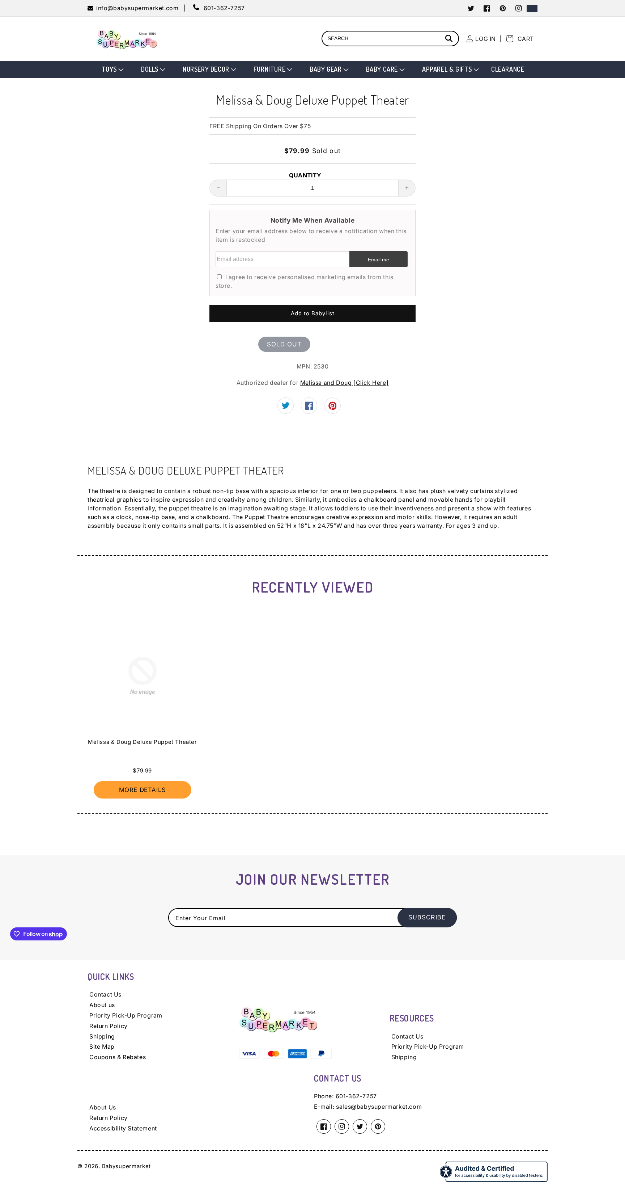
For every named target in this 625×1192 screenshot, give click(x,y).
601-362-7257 (356, 1096)
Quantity (305, 175)
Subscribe (427, 917)
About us (102, 1004)
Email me (378, 259)
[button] (112, 69)
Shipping (102, 1036)
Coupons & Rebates (117, 1057)
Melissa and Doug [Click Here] (344, 382)
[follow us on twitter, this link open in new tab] (285, 406)
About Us (102, 1107)
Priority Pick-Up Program (125, 1015)
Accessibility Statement (123, 1128)
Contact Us (105, 994)
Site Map (102, 1046)
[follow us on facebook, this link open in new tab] (309, 407)
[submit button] (450, 39)
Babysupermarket (126, 1166)
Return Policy (108, 1025)
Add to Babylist (313, 313)
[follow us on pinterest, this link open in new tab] (332, 408)
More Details (142, 789)
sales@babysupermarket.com (379, 1106)
